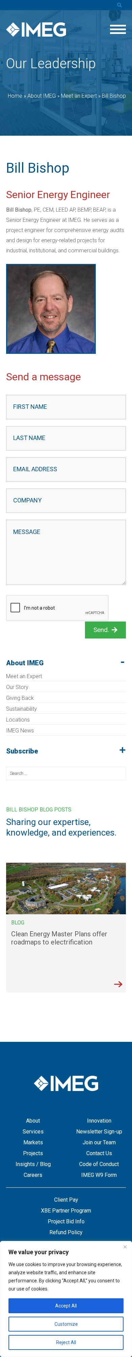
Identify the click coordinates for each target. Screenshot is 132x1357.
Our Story (17, 687)
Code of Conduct (99, 1164)
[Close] (125, 1247)
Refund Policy (66, 1232)
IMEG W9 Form (99, 1175)
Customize (66, 1324)
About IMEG (25, 663)
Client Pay (66, 1200)
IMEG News (20, 730)
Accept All (66, 1305)
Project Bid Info (66, 1221)
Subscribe (22, 751)
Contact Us (99, 1153)
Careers (33, 1175)
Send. (101, 630)
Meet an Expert (24, 676)
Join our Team (99, 1142)
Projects (33, 1153)
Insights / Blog (33, 1164)
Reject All (66, 1342)
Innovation (99, 1120)
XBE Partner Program (66, 1210)
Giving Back (20, 698)
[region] (66, 1299)
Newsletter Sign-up (99, 1131)
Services (33, 1131)
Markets (33, 1142)
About (33, 1120)
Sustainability (21, 709)
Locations (18, 719)
